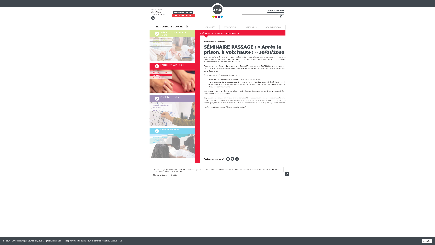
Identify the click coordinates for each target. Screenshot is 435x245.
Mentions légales (160, 175)
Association (230, 27)
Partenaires (250, 27)
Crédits (174, 175)
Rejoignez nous (183, 12)
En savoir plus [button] (116, 241)
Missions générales (161, 40)
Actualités (157, 43)
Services (156, 45)
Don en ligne (183, 16)
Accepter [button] (426, 241)
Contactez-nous (275, 10)
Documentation (273, 27)
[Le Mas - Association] (217, 10)
